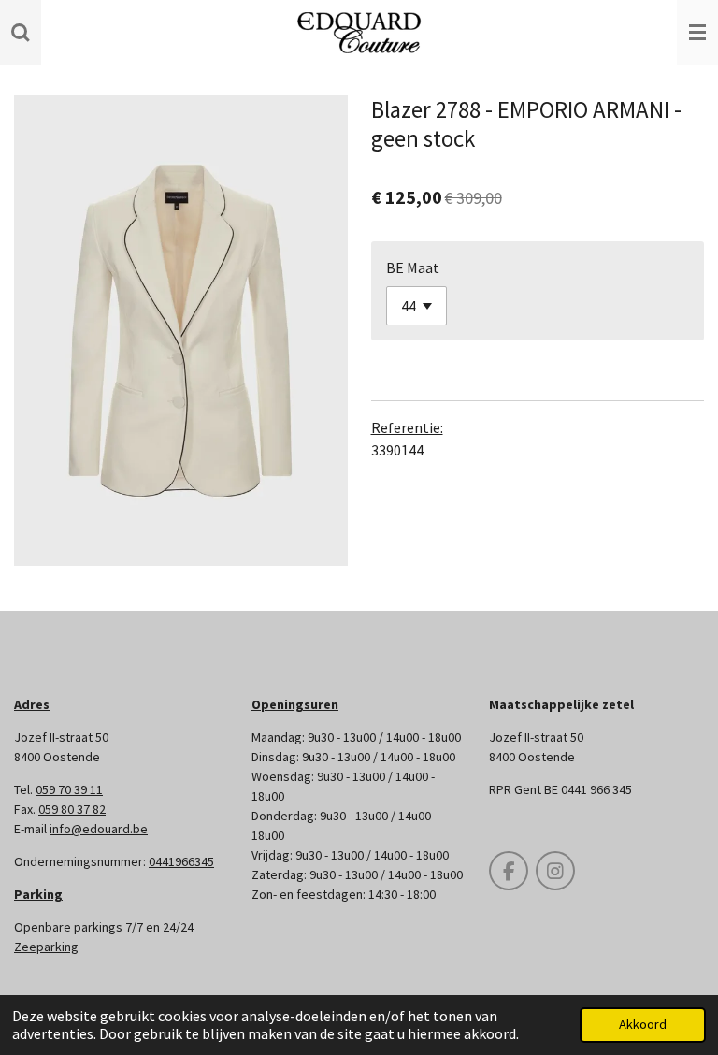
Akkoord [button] (643, 1024)
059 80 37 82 (72, 809)
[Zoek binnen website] (20, 32)
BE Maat (412, 267)
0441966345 (181, 861)
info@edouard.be (99, 828)
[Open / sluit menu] (697, 32)
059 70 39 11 (69, 789)
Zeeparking (46, 946)
